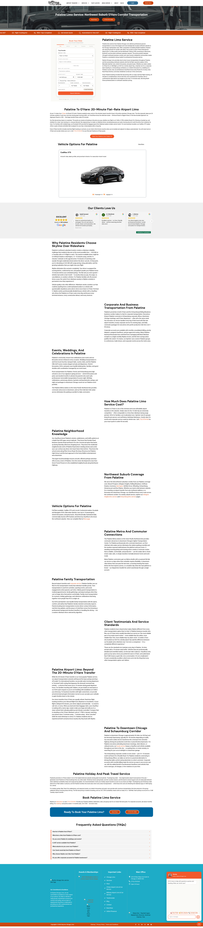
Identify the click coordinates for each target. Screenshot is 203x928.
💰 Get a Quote (183, 912)
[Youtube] (148, 924)
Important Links (114, 872)
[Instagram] (145, 924)
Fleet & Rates (95, 3)
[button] (74, 221)
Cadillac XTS (65, 152)
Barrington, (119, 486)
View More (141, 144)
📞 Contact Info (193, 912)
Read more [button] (131, 228)
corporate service (75, 583)
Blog (122, 3)
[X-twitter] (139, 924)
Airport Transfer (71, 3)
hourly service (121, 746)
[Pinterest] (151, 924)
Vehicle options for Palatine (77, 144)
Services (84, 3)
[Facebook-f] (136, 924)
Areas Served (106, 3)
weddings (59, 803)
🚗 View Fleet (174, 912)
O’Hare (64, 113)
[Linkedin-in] (142, 924)
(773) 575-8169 (77, 131)
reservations (59, 801)
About (116, 3)
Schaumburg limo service (128, 497)
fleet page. (87, 519)
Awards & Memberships (88, 872)
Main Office (140, 872)
